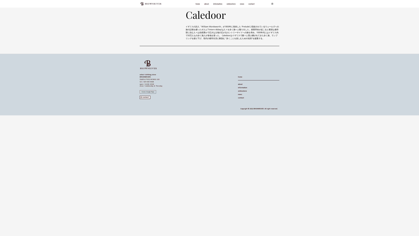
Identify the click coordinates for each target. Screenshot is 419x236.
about (206, 4)
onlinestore (231, 4)
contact (251, 4)
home (198, 4)
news (242, 4)
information (217, 4)
